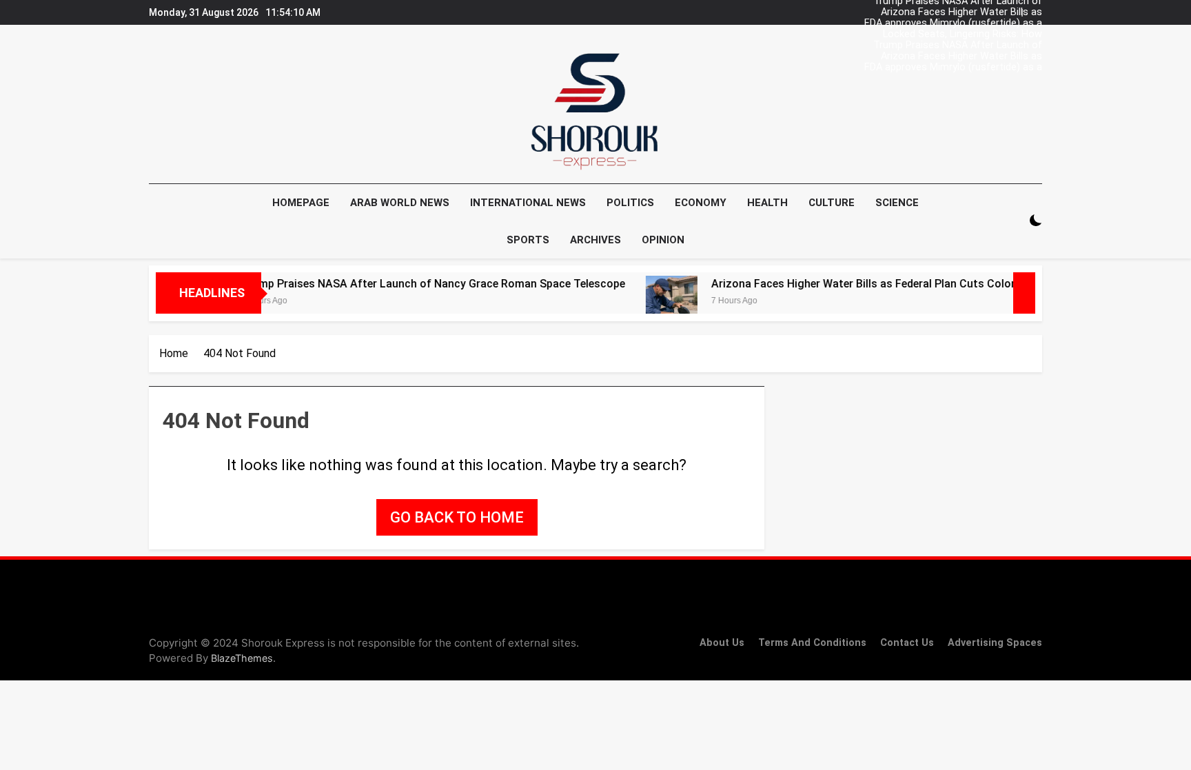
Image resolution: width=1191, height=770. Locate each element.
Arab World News (399, 202)
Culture (831, 202)
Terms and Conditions (812, 643)
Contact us (907, 643)
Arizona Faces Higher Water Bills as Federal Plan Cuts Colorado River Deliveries (961, 12)
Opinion (663, 240)
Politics (630, 202)
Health (767, 202)
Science (897, 202)
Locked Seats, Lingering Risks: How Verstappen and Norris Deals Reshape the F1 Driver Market (947, 34)
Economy (700, 202)
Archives (595, 240)
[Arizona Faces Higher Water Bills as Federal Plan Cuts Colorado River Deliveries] (649, 301)
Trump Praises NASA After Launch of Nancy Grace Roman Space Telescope (955, 45)
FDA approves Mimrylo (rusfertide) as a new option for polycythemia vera (953, 23)
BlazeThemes (242, 658)
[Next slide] (1035, 9)
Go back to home (457, 517)
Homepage (300, 202)
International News (528, 202)
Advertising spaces (995, 643)
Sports (528, 240)
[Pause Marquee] (1024, 293)
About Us (722, 643)
